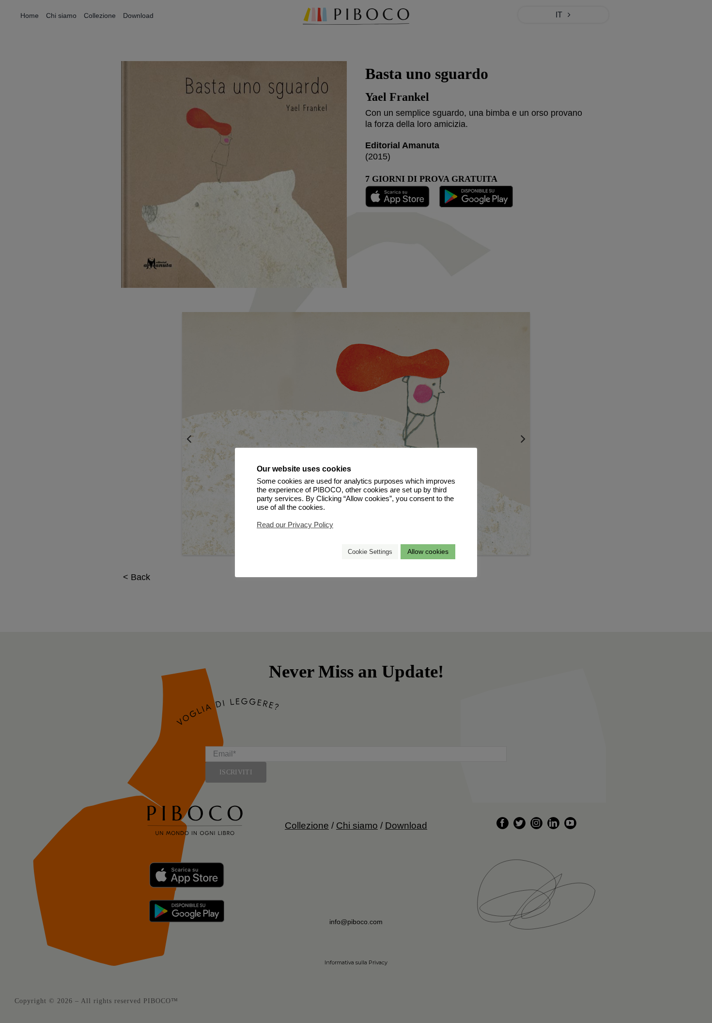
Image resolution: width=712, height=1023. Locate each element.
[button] (330, 552)
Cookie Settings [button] (370, 551)
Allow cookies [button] (428, 551)
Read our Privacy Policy (295, 525)
